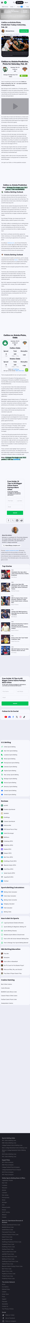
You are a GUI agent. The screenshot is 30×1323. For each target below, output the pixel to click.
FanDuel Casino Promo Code (9, 999)
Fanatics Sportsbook (9, 809)
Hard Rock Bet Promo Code (9, 1256)
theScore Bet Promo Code (9, 1251)
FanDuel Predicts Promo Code (10, 1234)
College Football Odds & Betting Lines (12, 1145)
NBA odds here (20, 370)
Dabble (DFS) (7, 849)
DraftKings (16, 369)
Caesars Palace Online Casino (9, 995)
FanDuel (6, 881)
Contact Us (5, 1306)
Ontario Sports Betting (10, 794)
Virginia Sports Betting (10, 770)
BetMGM (6, 813)
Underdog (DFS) (8, 841)
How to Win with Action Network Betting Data (16, 938)
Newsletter (5, 1304)
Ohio (3, 1205)
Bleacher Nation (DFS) (10, 865)
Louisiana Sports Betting (10, 754)
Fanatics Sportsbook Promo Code (11, 1224)
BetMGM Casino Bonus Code (9, 992)
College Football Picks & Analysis (11, 1167)
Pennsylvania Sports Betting (11, 762)
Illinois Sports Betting (9, 758)
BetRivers (6, 837)
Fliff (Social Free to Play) (10, 829)
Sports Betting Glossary (10, 930)
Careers (4, 1291)
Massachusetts (6, 1207)
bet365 (6, 805)
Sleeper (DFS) (8, 853)
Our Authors (5, 1286)
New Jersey (5, 1195)
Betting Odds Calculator (10, 892)
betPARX (16, 459)
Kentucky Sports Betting (10, 786)
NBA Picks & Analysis (7, 1164)
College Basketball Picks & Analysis (11, 1169)
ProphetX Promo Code (8, 1244)
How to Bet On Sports (10, 918)
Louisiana (4, 1185)
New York (4, 1183)
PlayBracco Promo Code (8, 1273)
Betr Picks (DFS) (8, 857)
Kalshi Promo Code (7, 1237)
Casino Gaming (7, 980)
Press (3, 1296)
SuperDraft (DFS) (8, 877)
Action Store (5, 1294)
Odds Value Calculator (10, 896)
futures (16, 259)
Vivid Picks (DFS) (8, 869)
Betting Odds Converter (10, 900)
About (3, 1284)
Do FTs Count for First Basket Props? (14, 965)
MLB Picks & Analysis (7, 1172)
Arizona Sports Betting (10, 782)
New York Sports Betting (10, 750)
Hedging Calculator (9, 904)
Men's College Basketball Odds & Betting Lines (14, 1147)
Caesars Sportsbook (9, 821)
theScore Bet (7, 825)
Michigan (4, 1202)
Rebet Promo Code (7, 1271)
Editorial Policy (6, 1289)
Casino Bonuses (5, 988)
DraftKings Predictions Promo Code (11, 1242)
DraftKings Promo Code (8, 1246)
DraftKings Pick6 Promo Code (10, 1261)
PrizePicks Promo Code (8, 1278)
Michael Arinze (10, 31)
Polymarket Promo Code (8, 1232)
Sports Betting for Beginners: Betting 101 (15, 926)
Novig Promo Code (7, 1239)
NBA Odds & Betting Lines (9, 1143)
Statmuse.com (11, 242)
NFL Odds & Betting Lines (9, 1140)
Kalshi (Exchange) (9, 833)
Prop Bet (6, 953)
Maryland (4, 1187)
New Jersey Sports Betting (11, 774)
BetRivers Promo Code (8, 1259)
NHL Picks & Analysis (7, 1174)
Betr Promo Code (6, 1268)
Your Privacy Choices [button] (8, 1309)
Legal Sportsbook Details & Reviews (14, 922)
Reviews (4, 801)
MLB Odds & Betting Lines (9, 1154)
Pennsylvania (5, 1197)
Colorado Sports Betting (10, 766)
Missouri (4, 1214)
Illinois (3, 1200)
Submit (15, 512)
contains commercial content (12, 550)
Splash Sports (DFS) (9, 873)
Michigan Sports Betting (10, 778)
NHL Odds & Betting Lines (9, 1156)
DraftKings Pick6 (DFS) (10, 861)
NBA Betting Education (10, 949)
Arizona (4, 1190)
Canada (4, 1217)
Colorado (4, 1192)
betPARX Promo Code (8, 1254)
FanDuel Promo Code (8, 1249)
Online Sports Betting (10, 746)
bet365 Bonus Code (7, 1229)
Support (4, 1299)
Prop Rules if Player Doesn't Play (13, 973)
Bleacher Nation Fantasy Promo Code (12, 1266)
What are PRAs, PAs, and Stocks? (13, 969)
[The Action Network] (5, 2)
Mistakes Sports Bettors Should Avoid (14, 934)
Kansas (4, 1209)
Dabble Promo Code (7, 1264)
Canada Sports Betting (10, 790)
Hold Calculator (8, 908)
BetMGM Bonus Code (8, 1227)
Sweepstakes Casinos (7, 1003)
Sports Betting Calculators (12, 887)
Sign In (26, 2)
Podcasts (4, 1301)
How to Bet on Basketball (11, 961)
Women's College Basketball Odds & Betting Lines (14, 1150)
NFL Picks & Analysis (7, 1162)
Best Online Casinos (6, 984)
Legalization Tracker (7, 1180)
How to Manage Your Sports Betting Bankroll (16, 942)
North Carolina (6, 1212)
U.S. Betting (6, 742)
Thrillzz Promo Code (7, 1276)
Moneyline (6, 957)
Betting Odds (7, 911)
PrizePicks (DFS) (8, 845)
